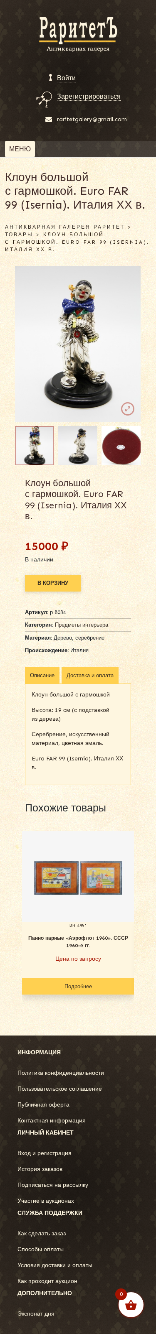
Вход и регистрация (44, 1153)
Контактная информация (51, 1120)
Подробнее (78, 986)
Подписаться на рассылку (52, 1185)
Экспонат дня (35, 1313)
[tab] (42, 675)
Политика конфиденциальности (60, 1072)
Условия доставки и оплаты (54, 1265)
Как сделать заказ (41, 1233)
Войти (66, 78)
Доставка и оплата (90, 675)
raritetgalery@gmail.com (92, 119)
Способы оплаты (40, 1249)
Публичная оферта (43, 1104)
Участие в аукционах (45, 1200)
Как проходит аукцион (47, 1281)
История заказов (39, 1169)
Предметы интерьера (81, 625)
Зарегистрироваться (89, 96)
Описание (42, 675)
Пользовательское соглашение (59, 1088)
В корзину (52, 583)
